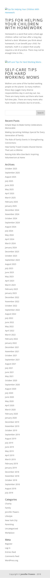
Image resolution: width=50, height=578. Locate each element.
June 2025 (9, 185)
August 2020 (10, 388)
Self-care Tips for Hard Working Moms (22, 73)
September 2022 (12, 310)
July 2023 (9, 268)
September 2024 (12, 222)
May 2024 (9, 235)
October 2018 (11, 480)
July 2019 (9, 442)
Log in (7, 548)
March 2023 (10, 285)
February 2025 (11, 201)
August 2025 (10, 177)
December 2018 (12, 472)
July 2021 (9, 368)
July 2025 (9, 181)
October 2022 (11, 305)
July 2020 (9, 393)
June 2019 (9, 447)
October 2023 (11, 255)
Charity (8, 503)
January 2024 (11, 247)
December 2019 (12, 422)
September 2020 (12, 384)
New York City (11, 520)
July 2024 (9, 231)
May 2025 (9, 189)
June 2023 (9, 272)
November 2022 (12, 301)
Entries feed (10, 552)
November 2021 (12, 351)
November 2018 (12, 476)
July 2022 (9, 318)
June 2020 (9, 397)
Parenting (9, 524)
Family (8, 507)
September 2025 (12, 172)
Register (8, 544)
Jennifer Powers (12, 512)
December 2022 (12, 297)
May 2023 (9, 276)
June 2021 (9, 372)
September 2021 (12, 359)
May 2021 (9, 376)
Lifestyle (8, 516)
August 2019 (10, 438)
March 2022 (10, 334)
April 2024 (9, 239)
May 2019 (9, 451)
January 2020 (11, 417)
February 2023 (11, 289)
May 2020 (9, 401)
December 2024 (12, 210)
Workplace (9, 532)
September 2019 (12, 434)
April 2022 (9, 330)
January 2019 (11, 467)
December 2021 (12, 347)
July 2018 (9, 492)
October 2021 (11, 355)
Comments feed (12, 556)
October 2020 (11, 380)
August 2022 (10, 314)
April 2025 (9, 193)
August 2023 (10, 264)
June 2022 (9, 322)
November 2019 (12, 426)
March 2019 (10, 459)
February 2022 (11, 339)
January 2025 (11, 206)
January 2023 (11, 293)
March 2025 (10, 197)
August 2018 (10, 488)
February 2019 (11, 463)
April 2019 (9, 455)
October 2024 (11, 218)
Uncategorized (11, 528)
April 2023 (9, 280)
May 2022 (9, 326)
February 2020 (11, 413)
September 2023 (12, 260)
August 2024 (10, 226)
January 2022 (11, 343)
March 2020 (10, 409)
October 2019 (11, 430)
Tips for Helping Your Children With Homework (24, 24)
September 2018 (12, 484)
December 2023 (12, 251)
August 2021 (10, 364)
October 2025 (11, 168)
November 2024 (12, 214)
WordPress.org (11, 560)
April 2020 (9, 405)
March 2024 (10, 243)
